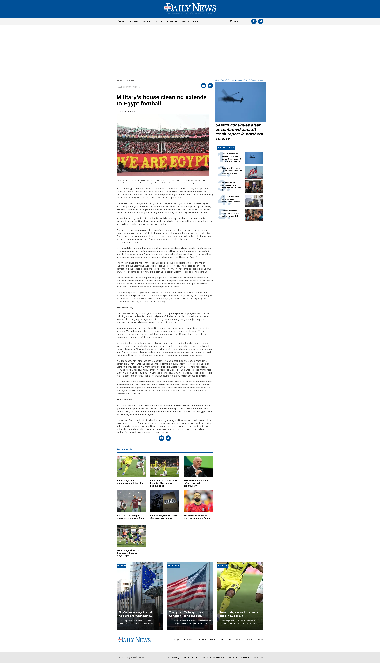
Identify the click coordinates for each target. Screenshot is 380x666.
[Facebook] (254, 21)
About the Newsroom (213, 658)
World (159, 21)
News (119, 80)
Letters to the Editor (238, 658)
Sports (185, 21)
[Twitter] (260, 21)
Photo (196, 21)
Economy (133, 21)
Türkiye (121, 21)
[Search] (231, 21)
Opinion (147, 21)
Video (250, 640)
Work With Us (190, 658)
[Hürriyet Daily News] (190, 9)
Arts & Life (171, 21)
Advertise (258, 658)
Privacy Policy (172, 658)
